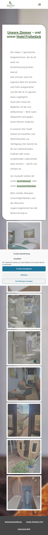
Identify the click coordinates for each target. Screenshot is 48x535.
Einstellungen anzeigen (24, 281)
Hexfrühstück (24, 181)
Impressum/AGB (24, 529)
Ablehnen (24, 275)
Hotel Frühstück (29, 36)
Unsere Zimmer (19, 32)
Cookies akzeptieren (24, 269)
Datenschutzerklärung (13, 522)
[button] (40, 4)
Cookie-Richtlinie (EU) (34, 522)
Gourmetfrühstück (26, 186)
